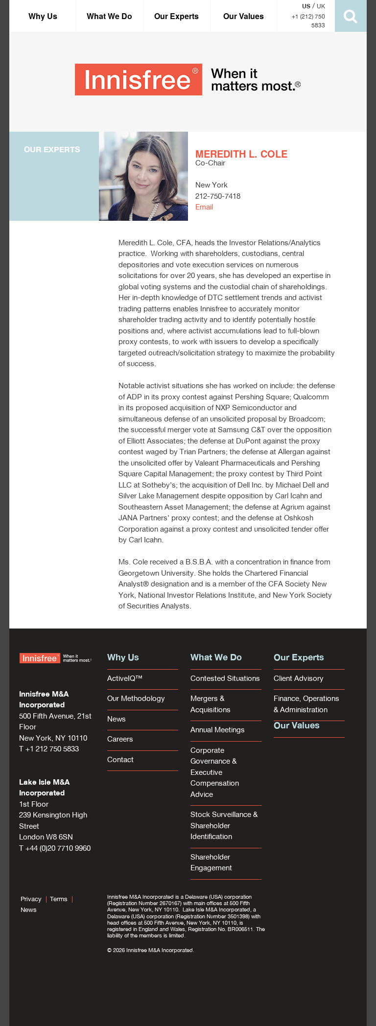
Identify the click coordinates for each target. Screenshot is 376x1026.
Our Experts (176, 16)
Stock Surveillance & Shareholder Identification (224, 826)
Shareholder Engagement (211, 863)
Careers (120, 740)
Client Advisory (299, 679)
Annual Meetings (217, 730)
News (116, 719)
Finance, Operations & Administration (306, 705)
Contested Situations (225, 679)
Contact (120, 760)
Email (204, 207)
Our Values (243, 16)
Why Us (42, 16)
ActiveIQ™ (124, 679)
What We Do (109, 16)
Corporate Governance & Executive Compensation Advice (214, 773)
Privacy (31, 899)
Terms (59, 899)
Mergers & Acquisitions (210, 705)
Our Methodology (136, 699)
